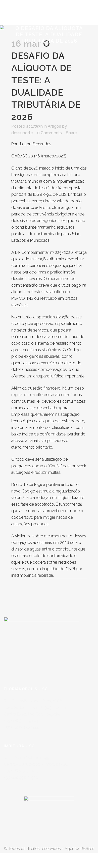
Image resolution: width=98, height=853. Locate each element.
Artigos (54, 126)
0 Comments (49, 132)
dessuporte (22, 132)
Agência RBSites (79, 848)
